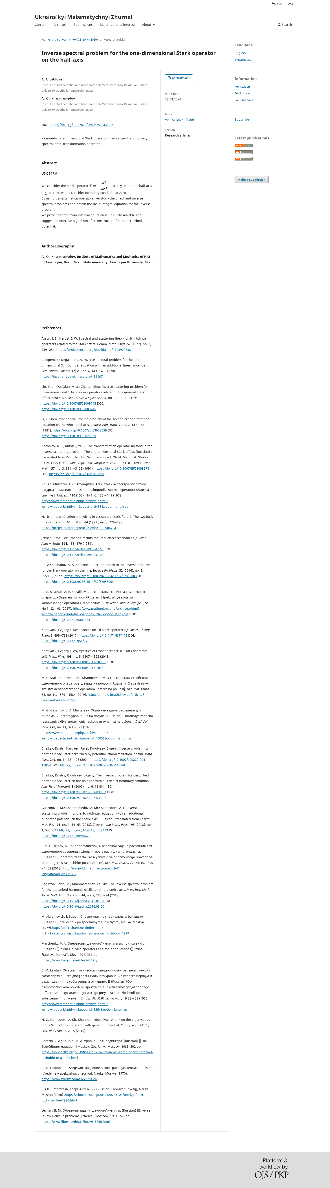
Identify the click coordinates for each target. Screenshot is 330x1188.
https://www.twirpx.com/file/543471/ (69, 960)
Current (40, 24)
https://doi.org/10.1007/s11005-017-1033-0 (74, 662)
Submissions (83, 24)
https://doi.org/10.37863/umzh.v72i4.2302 (81, 125)
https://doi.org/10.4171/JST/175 (103, 635)
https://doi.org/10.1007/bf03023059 (80, 430)
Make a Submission (252, 180)
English (240, 53)
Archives (60, 24)
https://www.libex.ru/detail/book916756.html (76, 1121)
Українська (243, 59)
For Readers (243, 87)
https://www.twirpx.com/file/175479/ (69, 1079)
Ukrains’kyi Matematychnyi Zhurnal (83, 16)
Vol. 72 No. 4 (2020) (85, 39)
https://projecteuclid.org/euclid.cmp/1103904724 (79, 528)
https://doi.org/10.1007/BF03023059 (69, 436)
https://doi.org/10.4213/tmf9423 (83, 830)
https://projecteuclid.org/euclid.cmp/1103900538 (93, 349)
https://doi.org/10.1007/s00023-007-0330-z (74, 792)
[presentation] (108, 186)
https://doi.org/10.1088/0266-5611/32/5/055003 (100, 576)
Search (286, 24)
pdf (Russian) (180, 78)
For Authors (243, 93)
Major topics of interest (117, 24)
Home (46, 39)
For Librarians (244, 100)
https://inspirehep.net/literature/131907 (72, 376)
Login (291, 3)
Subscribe (242, 119)
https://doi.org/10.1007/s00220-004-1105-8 (92, 765)
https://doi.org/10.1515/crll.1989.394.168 (72, 549)
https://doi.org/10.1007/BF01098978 (122, 468)
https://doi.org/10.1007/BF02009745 (69, 403)
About (147, 24)
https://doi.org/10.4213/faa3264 (66, 620)
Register (276, 3)
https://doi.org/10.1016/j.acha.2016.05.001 (74, 901)
